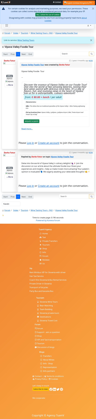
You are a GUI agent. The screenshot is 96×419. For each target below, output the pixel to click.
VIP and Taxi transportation (49, 339)
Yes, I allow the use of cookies (48, 14)
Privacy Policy (40, 379)
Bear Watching (46, 305)
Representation (50, 367)
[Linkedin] (54, 389)
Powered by (41, 220)
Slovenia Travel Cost (48, 320)
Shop (44, 248)
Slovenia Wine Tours (49, 302)
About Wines (48, 359)
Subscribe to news (40, 389)
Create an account (48, 143)
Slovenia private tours (49, 313)
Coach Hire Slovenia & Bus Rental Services (48, 280)
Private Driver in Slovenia (41, 283)
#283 (91, 60)
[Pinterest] (61, 389)
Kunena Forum (53, 220)
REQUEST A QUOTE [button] (31, 121)
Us (43, 263)
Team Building (46, 309)
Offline (9, 76)
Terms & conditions (55, 376)
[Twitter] (57, 389)
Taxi (44, 237)
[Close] (93, 8)
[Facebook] (50, 389)
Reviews (46, 260)
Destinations (45, 317)
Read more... (27, 129)
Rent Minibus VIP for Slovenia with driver (48, 272)
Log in (30, 143)
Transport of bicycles (39, 287)
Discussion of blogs (45, 347)
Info (44, 252)
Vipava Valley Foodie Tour (32, 64)
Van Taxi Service (37, 276)
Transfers (47, 356)
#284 (91, 152)
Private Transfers (49, 241)
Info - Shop (48, 363)
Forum (45, 256)
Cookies (54, 379)
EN (90, 2)
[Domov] (5, 2)
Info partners (49, 371)
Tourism (46, 245)
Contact (58, 2)
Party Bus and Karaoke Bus (41, 291)
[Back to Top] (93, 416)
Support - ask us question (48, 332)
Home (45, 233)
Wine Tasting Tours (25, 40)
